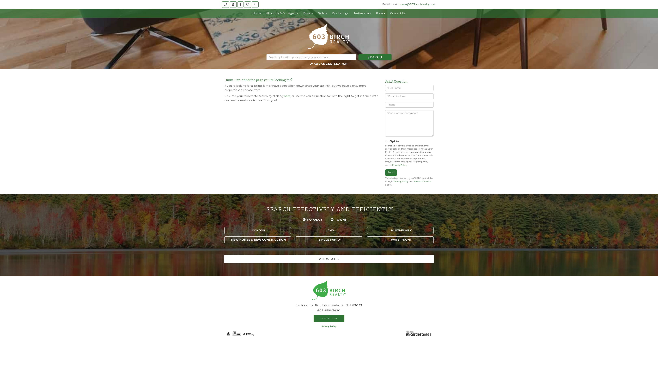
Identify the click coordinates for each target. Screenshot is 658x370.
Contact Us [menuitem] (398, 13)
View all (329, 259)
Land (330, 230)
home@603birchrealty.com (417, 4)
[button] (375, 57)
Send (391, 172)
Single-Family (330, 239)
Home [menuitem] (257, 13)
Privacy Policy (399, 165)
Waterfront (401, 239)
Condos (258, 230)
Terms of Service (422, 181)
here (287, 96)
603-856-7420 (328, 310)
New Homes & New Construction (258, 239)
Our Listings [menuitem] (340, 13)
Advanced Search (331, 63)
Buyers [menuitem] (308, 13)
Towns (340, 219)
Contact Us (329, 318)
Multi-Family (401, 230)
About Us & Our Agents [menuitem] (282, 13)
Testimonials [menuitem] (362, 13)
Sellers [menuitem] (322, 13)
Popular (314, 219)
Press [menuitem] (379, 13)
